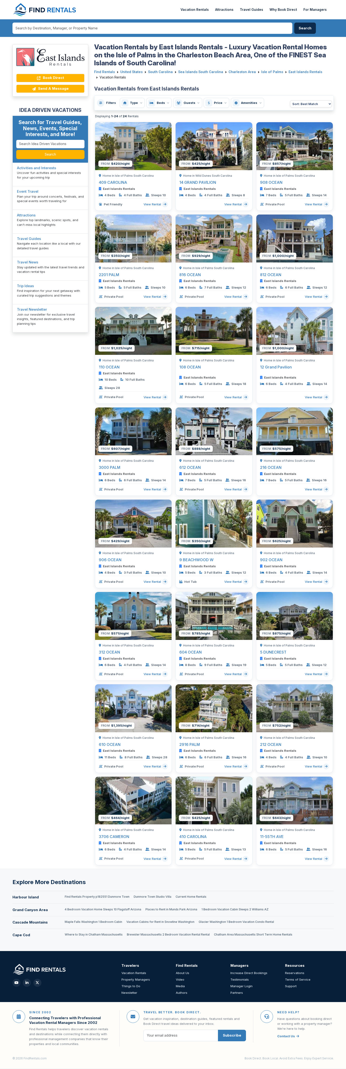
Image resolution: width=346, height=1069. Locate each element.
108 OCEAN (190, 367)
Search (50, 154)
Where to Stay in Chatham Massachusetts (94, 934)
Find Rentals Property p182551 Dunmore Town (97, 896)
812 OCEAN (270, 274)
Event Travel (27, 191)
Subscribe (232, 1035)
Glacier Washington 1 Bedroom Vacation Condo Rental (236, 922)
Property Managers (135, 979)
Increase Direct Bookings (248, 973)
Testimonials (239, 979)
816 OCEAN (190, 274)
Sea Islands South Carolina (200, 72)
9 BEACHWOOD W (196, 559)
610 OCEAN (110, 744)
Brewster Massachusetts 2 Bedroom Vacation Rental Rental (168, 934)
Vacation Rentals (195, 10)
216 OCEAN (271, 467)
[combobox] (152, 28)
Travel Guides (251, 10)
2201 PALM (109, 274)
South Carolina (160, 72)
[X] (37, 983)
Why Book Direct (283, 10)
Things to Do (130, 986)
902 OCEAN (271, 559)
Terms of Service (297, 979)
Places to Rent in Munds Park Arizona (171, 909)
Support (291, 986)
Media (180, 986)
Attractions (224, 10)
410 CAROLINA (193, 836)
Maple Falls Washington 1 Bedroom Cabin (93, 922)
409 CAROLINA (113, 182)
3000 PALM (109, 467)
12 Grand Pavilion (276, 367)
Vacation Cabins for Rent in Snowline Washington (160, 922)
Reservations (294, 973)
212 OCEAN (270, 744)
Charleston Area (242, 72)
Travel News (27, 262)
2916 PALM (189, 744)
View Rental (153, 204)
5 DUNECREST (273, 652)
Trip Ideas (25, 286)
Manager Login (241, 986)
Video (180, 979)
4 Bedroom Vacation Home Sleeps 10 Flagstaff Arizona (103, 909)
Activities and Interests (36, 168)
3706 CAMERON (114, 836)
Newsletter (129, 993)
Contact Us (286, 1036)
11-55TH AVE (272, 836)
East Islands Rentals (305, 72)
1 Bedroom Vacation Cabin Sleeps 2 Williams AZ (235, 909)
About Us (182, 973)
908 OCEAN (271, 182)
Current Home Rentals (191, 896)
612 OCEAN (190, 467)
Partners (236, 993)
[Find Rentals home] (44, 9)
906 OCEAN (110, 559)
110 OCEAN (109, 367)
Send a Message (53, 88)
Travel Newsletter (32, 309)
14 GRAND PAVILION (197, 182)
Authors (181, 993)
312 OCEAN (109, 652)
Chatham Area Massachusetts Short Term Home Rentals (253, 934)
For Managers (315, 10)
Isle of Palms (272, 72)
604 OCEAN (190, 652)
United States (131, 72)
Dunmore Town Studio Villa (152, 896)
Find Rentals (104, 72)
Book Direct (53, 77)
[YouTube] (16, 983)
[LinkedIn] (27, 983)
